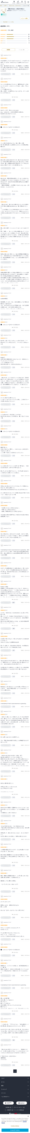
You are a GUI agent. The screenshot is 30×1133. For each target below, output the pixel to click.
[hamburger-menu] (28, 2)
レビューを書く (24, 18)
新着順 (8, 49)
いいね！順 (21, 49)
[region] (15, 1123)
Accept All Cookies (15, 1130)
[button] (19, 1110)
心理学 (5, 5)
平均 (9, 30)
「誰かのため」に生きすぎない (14, 5)
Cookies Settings (15, 1125)
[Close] (28, 1116)
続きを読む (16, 97)
